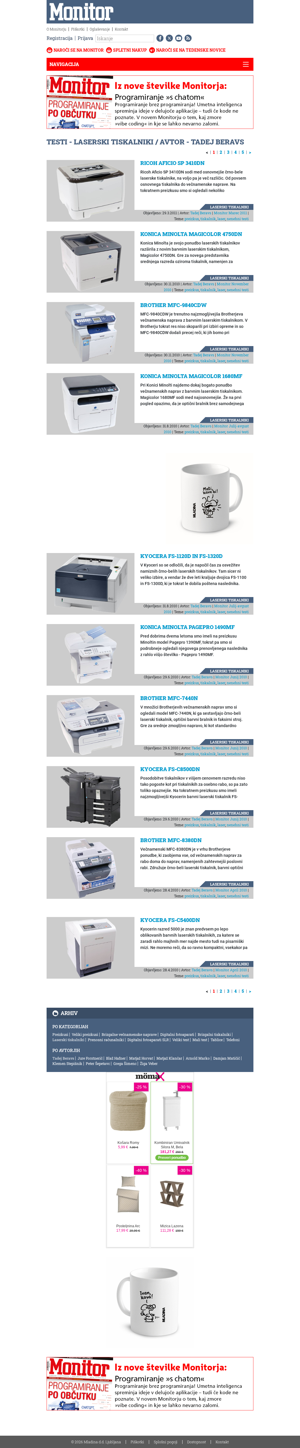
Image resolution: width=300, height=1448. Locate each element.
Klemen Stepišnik (67, 1063)
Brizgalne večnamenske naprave (129, 1034)
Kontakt (121, 29)
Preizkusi (60, 1034)
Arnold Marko (198, 1058)
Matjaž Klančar (169, 1058)
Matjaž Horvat (141, 1058)
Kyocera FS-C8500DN (170, 769)
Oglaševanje (100, 29)
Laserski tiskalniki (229, 207)
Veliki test (180, 1039)
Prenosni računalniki (106, 1039)
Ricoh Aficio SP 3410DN (172, 162)
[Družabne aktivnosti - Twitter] (168, 38)
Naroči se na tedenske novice (191, 50)
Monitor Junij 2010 (231, 677)
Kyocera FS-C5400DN (170, 919)
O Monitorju (56, 29)
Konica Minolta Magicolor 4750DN (191, 233)
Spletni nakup (130, 50)
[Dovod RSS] (187, 38)
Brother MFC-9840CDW (173, 305)
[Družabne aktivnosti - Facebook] (158, 38)
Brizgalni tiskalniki (214, 1034)
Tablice (217, 1039)
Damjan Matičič (226, 1058)
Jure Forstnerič (90, 1058)
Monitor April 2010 (231, 890)
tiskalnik (208, 218)
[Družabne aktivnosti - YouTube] (177, 38)
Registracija (60, 38)
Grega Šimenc (125, 1063)
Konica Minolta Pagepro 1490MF (187, 627)
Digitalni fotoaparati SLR (148, 1039)
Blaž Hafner (116, 1058)
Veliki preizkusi (85, 1034)
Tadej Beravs (200, 212)
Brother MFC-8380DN (171, 840)
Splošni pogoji (166, 1441)
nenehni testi (238, 218)
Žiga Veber (149, 1063)
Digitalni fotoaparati (177, 1034)
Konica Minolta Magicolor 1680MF (191, 376)
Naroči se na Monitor (79, 50)
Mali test (199, 1039)
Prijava (85, 38)
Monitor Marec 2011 (230, 212)
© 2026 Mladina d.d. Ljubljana (96, 1441)
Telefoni (233, 1039)
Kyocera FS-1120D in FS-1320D (181, 555)
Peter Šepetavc (98, 1063)
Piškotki (78, 29)
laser (221, 218)
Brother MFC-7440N (169, 698)
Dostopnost (196, 1441)
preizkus (192, 218)
